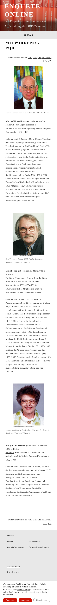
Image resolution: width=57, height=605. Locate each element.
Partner (10, 541)
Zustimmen (10, 600)
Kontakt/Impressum (16, 547)
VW (49, 61)
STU (45, 61)
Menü (30, 35)
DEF (35, 57)
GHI (40, 57)
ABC (30, 57)
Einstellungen (23, 589)
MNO (48, 57)
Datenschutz (34, 541)
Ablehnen (25, 600)
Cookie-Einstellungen (39, 547)
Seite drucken (13, 572)
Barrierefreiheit (13, 566)
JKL (44, 57)
